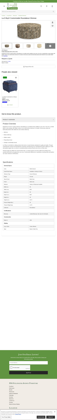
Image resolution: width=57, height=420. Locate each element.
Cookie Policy (18, 414)
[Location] (46, 6)
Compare (11, 104)
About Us (11, 398)
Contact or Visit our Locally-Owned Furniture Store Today (28, 1)
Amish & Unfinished (13, 393)
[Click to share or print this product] (52, 22)
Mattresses (11, 388)
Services (11, 397)
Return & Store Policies (14, 404)
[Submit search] (53, 11)
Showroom (11, 391)
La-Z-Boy (9, 61)
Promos (11, 402)
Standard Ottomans (22, 15)
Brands (10, 389)
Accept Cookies (41, 417)
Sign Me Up (28, 372)
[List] (41, 6)
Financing (11, 395)
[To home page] (12, 6)
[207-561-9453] (52, 6)
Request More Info (29, 66)
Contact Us (11, 400)
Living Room (9, 15)
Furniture (3, 15)
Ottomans (15, 15)
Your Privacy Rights (6, 417)
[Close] (54, 411)
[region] (28, 415)
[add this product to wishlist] (52, 26)
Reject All (51, 417)
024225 (6, 62)
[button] (4, 6)
